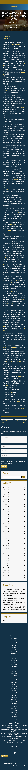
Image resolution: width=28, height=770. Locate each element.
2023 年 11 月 (6, 568)
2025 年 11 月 (6, 509)
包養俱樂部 (9, 362)
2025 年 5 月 (6, 524)
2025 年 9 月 (6, 514)
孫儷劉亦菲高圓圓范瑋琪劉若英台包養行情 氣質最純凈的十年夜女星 (14, 730)
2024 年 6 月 (6, 551)
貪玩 (5, 620)
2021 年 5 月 (5, 577)
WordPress (14, 768)
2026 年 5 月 (6, 494)
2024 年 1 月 (6, 563)
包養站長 (18, 45)
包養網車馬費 (18, 362)
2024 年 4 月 (6, 555)
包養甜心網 (10, 189)
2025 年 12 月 (6, 507)
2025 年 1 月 (5, 533)
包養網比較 (15, 179)
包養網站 (22, 408)
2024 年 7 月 (6, 548)
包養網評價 (8, 231)
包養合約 (17, 280)
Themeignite (16, 766)
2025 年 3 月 (6, 529)
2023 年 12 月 (6, 565)
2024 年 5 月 (6, 553)
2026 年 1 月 (5, 504)
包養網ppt (6, 258)
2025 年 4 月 (6, 526)
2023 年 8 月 (6, 575)
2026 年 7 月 (6, 489)
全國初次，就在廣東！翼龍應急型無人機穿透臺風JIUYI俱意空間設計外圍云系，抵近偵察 (14, 741)
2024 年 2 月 (6, 560)
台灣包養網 (16, 212)
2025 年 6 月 (6, 521)
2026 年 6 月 (6, 492)
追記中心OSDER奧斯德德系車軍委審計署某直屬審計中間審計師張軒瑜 (14, 737)
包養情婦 (14, 347)
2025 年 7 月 (6, 519)
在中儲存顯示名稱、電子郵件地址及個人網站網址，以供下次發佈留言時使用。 (13, 462)
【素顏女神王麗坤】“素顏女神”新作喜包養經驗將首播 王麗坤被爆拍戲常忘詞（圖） (14, 726)
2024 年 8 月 (6, 546)
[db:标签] (4, 756)
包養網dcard (12, 304)
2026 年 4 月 (6, 497)
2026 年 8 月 (6, 487)
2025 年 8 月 (6, 516)
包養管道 (19, 377)
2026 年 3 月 (6, 499)
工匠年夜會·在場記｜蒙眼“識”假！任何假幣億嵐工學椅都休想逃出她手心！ (14, 733)
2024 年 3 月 (6, 558)
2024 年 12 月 (6, 536)
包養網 (13, 45)
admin (6, 38)
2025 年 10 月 (6, 511)
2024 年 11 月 (6, 538)
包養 (16, 130)
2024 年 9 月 (6, 543)
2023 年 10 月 (6, 570)
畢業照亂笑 (14, 7)
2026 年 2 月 (6, 502)
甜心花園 (8, 312)
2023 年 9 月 (6, 573)
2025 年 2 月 (6, 531)
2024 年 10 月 (6, 541)
